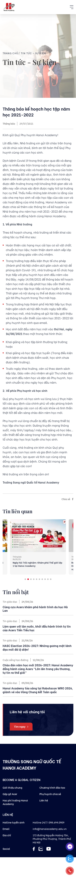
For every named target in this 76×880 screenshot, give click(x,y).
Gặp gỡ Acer (10, 794)
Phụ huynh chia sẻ (50, 794)
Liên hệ (43, 800)
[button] (25, 579)
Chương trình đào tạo (52, 787)
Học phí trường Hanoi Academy (15, 802)
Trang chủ (11, 53)
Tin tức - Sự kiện (33, 53)
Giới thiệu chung (12, 787)
